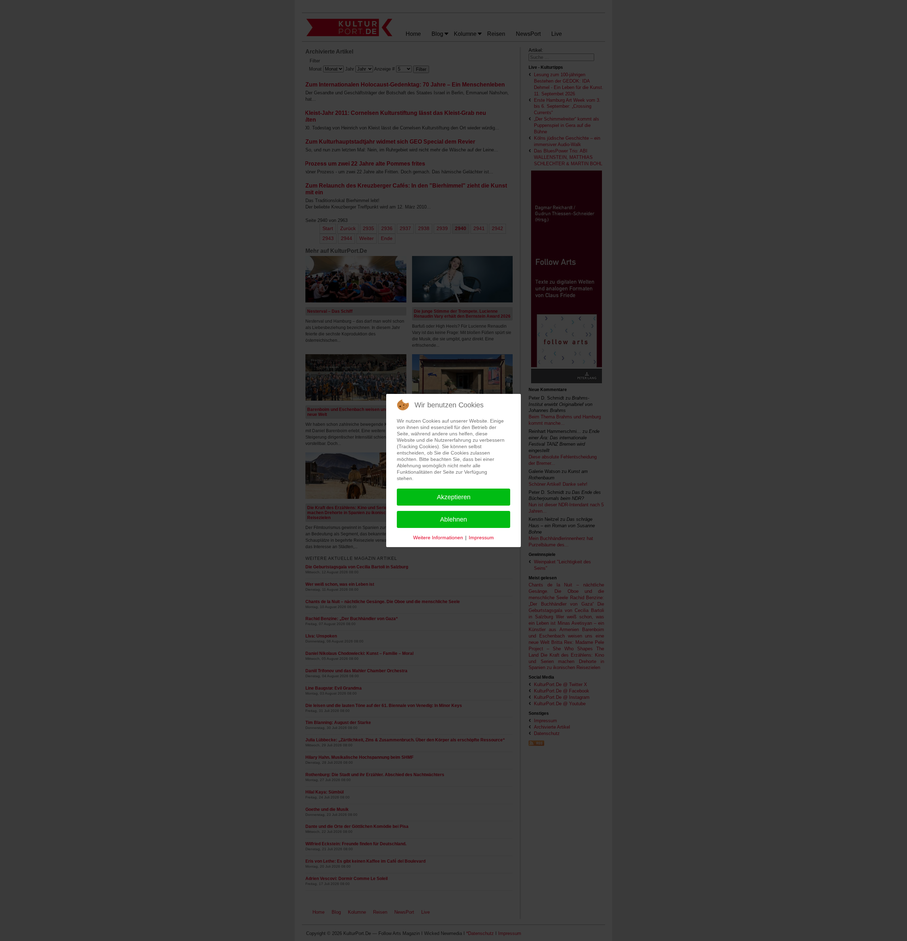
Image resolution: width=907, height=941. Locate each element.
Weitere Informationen (438, 537)
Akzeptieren (454, 497)
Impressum (481, 537)
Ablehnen (453, 519)
